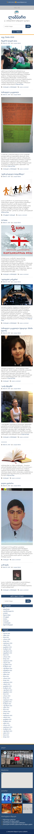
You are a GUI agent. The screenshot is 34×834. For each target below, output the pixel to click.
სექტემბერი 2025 (7, 653)
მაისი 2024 (6, 676)
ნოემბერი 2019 (7, 729)
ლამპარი (17, 17)
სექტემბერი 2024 (7, 670)
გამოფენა (5, 565)
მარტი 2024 (6, 680)
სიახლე (5, 619)
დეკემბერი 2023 (7, 686)
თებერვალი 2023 (7, 699)
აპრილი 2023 (6, 696)
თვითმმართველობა (8, 611)
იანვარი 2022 (6, 717)
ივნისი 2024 (6, 674)
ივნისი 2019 (6, 733)
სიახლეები (6, 87)
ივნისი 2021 (6, 723)
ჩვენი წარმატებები (8, 624)
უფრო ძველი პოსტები (17, 596)
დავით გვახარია (7, 483)
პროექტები (6, 215)
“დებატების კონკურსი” (9, 279)
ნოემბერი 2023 (7, 688)
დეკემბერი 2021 (7, 719)
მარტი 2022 (6, 713)
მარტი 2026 (6, 641)
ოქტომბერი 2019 (7, 731)
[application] (17, 759)
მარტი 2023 (6, 698)
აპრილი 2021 (6, 725)
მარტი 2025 (6, 658)
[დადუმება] (28, 766)
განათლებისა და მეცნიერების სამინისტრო (14, 822)
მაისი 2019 (6, 735)
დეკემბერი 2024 (7, 664)
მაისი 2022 (6, 709)
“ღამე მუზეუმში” (7, 386)
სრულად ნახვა (19, 84)
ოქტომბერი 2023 (7, 690)
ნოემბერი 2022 (7, 703)
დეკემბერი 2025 (7, 647)
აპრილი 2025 (6, 656)
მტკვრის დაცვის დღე (9, 41)
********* (4, 442)
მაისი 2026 (6, 637)
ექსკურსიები (6, 609)
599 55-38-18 (11, 2)
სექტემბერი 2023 (7, 692)
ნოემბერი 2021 (7, 721)
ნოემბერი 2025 (7, 649)
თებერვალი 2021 (7, 727)
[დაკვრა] (3, 766)
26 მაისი (4, 220)
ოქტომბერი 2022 (7, 705)
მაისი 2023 (6, 694)
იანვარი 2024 (6, 684)
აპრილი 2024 (6, 678)
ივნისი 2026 (6, 635)
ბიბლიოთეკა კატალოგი (9, 819)
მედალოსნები (7, 615)
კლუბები (5, 613)
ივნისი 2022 (6, 707)
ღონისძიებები (13, 87)
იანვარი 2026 (6, 645)
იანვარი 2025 (6, 662)
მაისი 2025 (6, 655)
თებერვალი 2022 (7, 715)
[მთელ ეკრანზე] (31, 766)
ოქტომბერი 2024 (7, 668)
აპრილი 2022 (6, 711)
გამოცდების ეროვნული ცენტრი (11, 821)
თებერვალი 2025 (7, 660)
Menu (19, 32)
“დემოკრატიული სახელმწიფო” (13, 174)
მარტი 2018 (6, 737)
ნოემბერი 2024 (7, 666)
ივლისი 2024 (6, 672)
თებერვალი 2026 (7, 643)
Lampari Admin (17, 43)
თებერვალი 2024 (7, 682)
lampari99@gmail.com (22, 2)
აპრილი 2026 (6, 639)
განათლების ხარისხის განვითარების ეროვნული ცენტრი (17, 824)
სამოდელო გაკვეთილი (10, 92)
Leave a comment (23, 87)
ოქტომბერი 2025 (7, 651)
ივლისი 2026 (6, 633)
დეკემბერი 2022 (7, 701)
